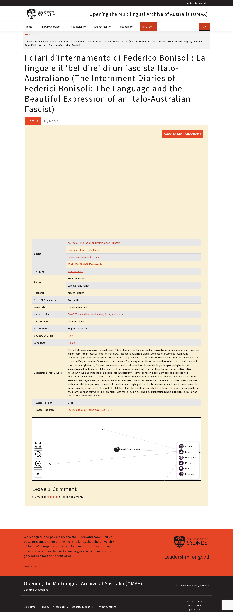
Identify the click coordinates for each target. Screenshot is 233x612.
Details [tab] (32, 120)
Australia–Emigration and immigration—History (94, 242)
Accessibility (60, 606)
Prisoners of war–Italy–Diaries (84, 250)
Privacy (44, 606)
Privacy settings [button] (106, 606)
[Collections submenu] (85, 26)
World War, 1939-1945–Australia (85, 264)
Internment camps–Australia (83, 257)
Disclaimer (30, 606)
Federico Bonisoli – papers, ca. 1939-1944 (90, 409)
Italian (71, 342)
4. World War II (75, 271)
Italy (70, 335)
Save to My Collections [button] (182, 133)
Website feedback (82, 606)
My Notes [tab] (51, 120)
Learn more (30, 566)
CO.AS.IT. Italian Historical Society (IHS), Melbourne (95, 314)
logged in (52, 496)
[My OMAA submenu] (154, 26)
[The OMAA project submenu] (62, 26)
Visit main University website (196, 3)
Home (28, 34)
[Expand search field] (204, 26)
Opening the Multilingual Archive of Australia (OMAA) (148, 14)
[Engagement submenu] (110, 26)
